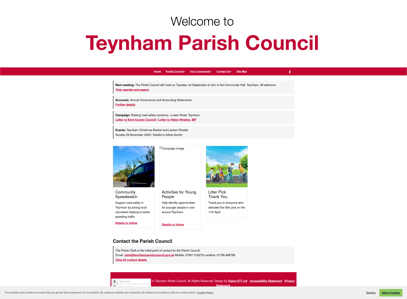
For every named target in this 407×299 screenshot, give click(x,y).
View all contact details (131, 260)
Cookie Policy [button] (205, 292)
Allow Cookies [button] (391, 293)
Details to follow (126, 223)
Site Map (242, 71)
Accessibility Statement (266, 281)
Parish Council (175, 71)
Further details (125, 104)
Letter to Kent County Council (135, 119)
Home (157, 71)
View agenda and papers (132, 89)
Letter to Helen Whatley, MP (177, 119)
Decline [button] (371, 293)
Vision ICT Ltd (237, 281)
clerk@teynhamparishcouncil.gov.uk (149, 255)
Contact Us (223, 71)
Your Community (200, 71)
